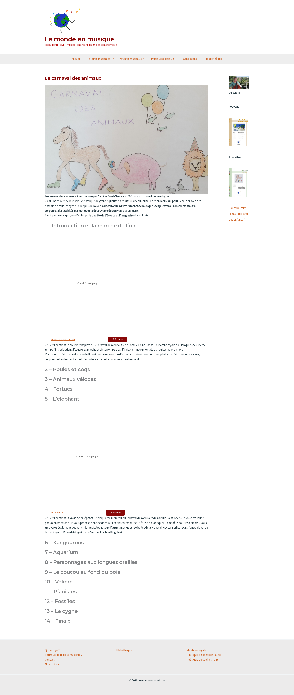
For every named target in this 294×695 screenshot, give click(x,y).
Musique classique (162, 59)
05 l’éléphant (57, 512)
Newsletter (52, 664)
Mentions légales (197, 650)
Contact (50, 659)
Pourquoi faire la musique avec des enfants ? (238, 213)
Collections (190, 59)
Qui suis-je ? (52, 650)
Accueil (76, 59)
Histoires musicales (98, 59)
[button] (112, 59)
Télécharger (117, 339)
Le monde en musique (79, 39)
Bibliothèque (214, 59)
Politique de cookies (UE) (202, 659)
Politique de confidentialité (204, 655)
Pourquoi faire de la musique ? (63, 655)
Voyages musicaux (130, 59)
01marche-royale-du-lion (63, 339)
